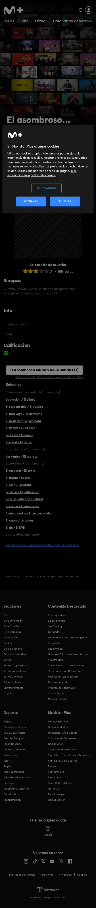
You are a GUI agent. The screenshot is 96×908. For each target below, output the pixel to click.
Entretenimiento (13, 687)
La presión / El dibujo (20, 399)
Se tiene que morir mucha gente (67, 637)
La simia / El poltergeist (22, 492)
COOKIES (82, 874)
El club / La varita (18, 485)
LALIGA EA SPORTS (14, 732)
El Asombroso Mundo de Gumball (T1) (44, 369)
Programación (12, 799)
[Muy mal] (25, 271)
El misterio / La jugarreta (23, 421)
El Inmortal (54, 643)
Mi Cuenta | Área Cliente (62, 732)
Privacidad (65, 874)
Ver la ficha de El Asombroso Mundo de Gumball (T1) (42, 545)
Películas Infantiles (15, 654)
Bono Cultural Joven (60, 783)
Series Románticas (15, 671)
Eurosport (10, 783)
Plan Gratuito (56, 771)
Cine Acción (11, 637)
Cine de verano (13, 648)
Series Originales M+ (16, 665)
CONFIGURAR (46, 188)
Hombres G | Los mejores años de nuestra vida (68, 657)
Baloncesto (10, 755)
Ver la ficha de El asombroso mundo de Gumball (49, 377)
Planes (52, 766)
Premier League (13, 738)
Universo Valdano (14, 749)
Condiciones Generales (62, 738)
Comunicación (56, 799)
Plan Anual (54, 777)
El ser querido (56, 615)
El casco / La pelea (19, 520)
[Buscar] (81, 10)
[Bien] (41, 271)
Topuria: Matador (14, 771)
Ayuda (48, 834)
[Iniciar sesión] (88, 10)
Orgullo (8, 693)
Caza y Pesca (56, 693)
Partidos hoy (11, 794)
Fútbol (41, 21)
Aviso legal (47, 874)
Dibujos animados (58, 682)
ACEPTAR (64, 201)
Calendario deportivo (72, 21)
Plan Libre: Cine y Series (62, 760)
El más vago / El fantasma (24, 414)
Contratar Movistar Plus (62, 749)
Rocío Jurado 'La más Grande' (66, 665)
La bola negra (56, 620)
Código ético (55, 743)
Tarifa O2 (53, 788)
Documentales (12, 682)
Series (9, 21)
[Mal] (30, 271)
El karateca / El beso (20, 428)
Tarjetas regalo (57, 794)
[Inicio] (14, 10)
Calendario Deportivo (17, 788)
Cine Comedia (12, 631)
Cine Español (11, 626)
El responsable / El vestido (24, 406)
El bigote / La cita (18, 477)
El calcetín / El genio (20, 470)
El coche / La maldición (22, 506)
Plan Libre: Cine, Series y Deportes (69, 755)
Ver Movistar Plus (58, 721)
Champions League (15, 727)
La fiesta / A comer (19, 435)
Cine (25, 21)
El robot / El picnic (19, 442)
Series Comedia (13, 676)
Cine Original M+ (14, 620)
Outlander (54, 631)
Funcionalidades (58, 727)
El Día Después (12, 743)
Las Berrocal (55, 648)
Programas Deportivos (61, 687)
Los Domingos (56, 626)
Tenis (7, 760)
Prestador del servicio (22, 874)
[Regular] (35, 271)
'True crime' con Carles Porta (65, 671)
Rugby (7, 766)
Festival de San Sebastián (63, 676)
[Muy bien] (46, 271)
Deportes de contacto (17, 777)
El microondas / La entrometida (28, 513)
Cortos (8, 643)
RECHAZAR (31, 201)
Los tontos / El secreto (22, 456)
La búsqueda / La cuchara (24, 499)
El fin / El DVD (15, 527)
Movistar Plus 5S (57, 699)
